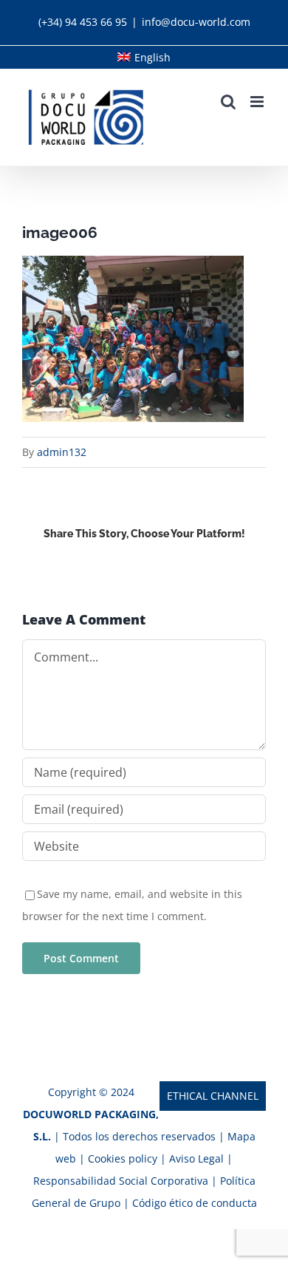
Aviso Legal (198, 1158)
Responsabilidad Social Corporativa (122, 1181)
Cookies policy (122, 1158)
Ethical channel (212, 1096)
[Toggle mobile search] (228, 101)
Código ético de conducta (194, 1203)
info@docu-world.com (196, 22)
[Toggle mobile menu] (258, 101)
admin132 (61, 452)
